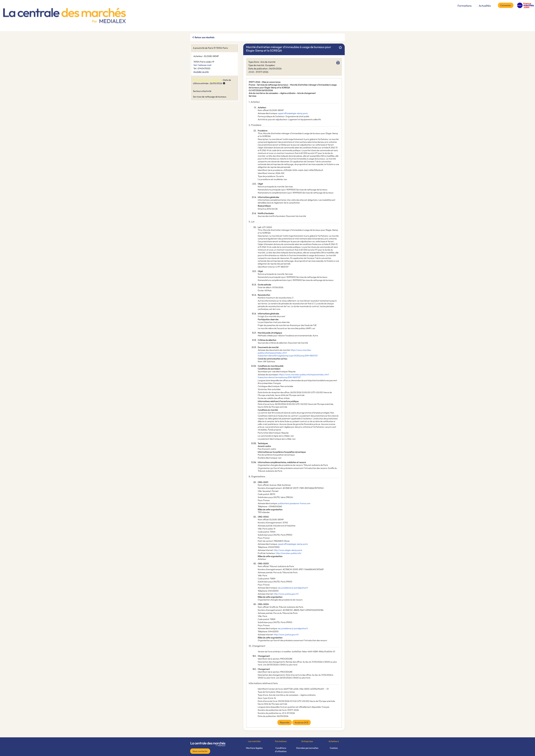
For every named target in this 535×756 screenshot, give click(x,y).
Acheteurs (334, 741)
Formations (465, 5)
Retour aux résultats (204, 37)
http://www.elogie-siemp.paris (288, 550)
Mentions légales (254, 748)
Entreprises (307, 741)
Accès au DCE (301, 722)
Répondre (285, 722)
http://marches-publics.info (288, 553)
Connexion (505, 5)
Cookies (334, 748)
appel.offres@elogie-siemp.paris (293, 113)
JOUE (251, 71)
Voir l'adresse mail (202, 65)
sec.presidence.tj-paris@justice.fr (293, 587)
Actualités (485, 5)
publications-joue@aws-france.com (294, 503)
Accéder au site (201, 71)
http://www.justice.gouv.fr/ (286, 594)
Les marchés (254, 741)
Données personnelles (307, 748)
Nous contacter (200, 751)
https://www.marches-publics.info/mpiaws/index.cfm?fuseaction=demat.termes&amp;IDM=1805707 (293, 376)
